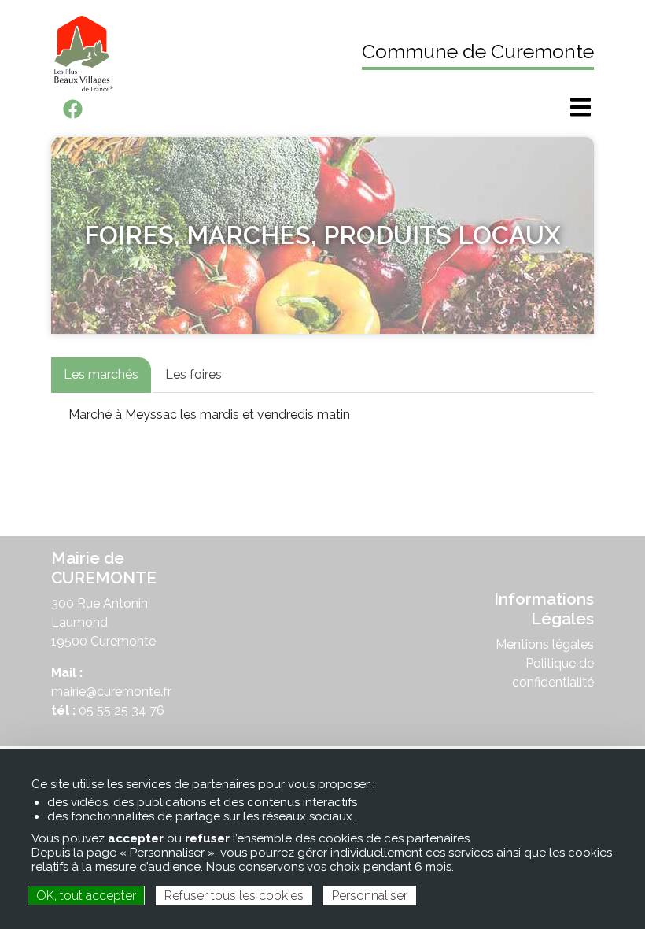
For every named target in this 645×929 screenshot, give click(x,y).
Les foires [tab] (193, 374)
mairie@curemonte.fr (111, 691)
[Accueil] (181, 53)
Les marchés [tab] (101, 374)
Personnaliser (369, 895)
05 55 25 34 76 (121, 710)
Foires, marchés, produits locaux (322, 235)
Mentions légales (545, 644)
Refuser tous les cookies (234, 895)
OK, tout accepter (86, 895)
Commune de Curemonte (478, 51)
